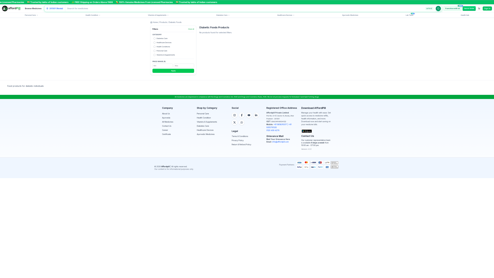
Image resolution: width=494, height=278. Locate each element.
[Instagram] (234, 115)
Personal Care (203, 113)
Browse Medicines (33, 8)
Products (163, 22)
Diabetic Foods (175, 22)
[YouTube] (249, 115)
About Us (166, 113)
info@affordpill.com (280, 142)
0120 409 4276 (272, 130)
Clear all (191, 29)
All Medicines (167, 122)
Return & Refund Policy (241, 144)
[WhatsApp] (242, 122)
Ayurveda (166, 118)
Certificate (166, 134)
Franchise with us (452, 8)
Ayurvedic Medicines (206, 134)
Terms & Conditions (240, 136)
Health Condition (204, 118)
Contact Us (166, 126)
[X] (234, 122)
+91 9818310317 (280, 124)
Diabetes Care (203, 126)
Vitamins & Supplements (207, 122)
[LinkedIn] (256, 115)
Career (165, 130)
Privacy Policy (238, 140)
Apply (173, 71)
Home (155, 22)
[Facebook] (242, 115)
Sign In (487, 8)
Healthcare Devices (205, 130)
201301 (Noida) (56, 8)
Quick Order (469, 8)
